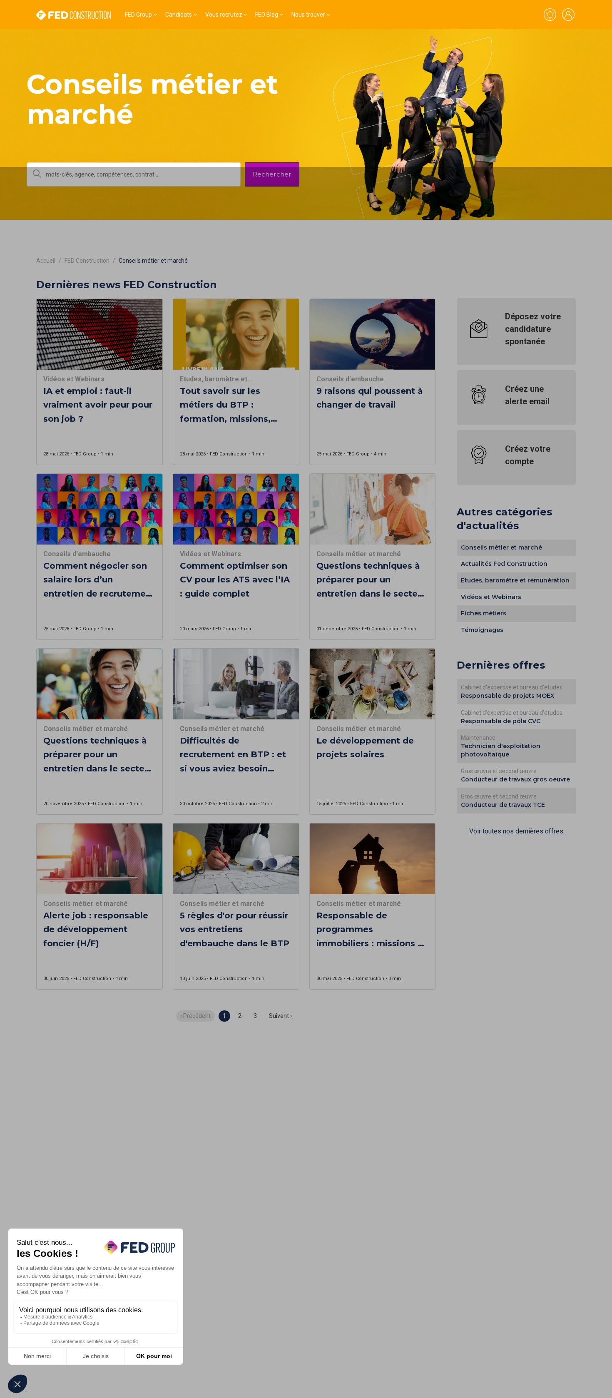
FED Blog (266, 14)
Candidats (178, 14)
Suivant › (280, 1015)
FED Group (138, 14)
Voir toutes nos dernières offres (516, 831)
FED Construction (87, 260)
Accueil (45, 260)
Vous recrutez (223, 14)
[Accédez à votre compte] (568, 14)
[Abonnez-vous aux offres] (549, 14)
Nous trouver (308, 14)
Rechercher (272, 174)
